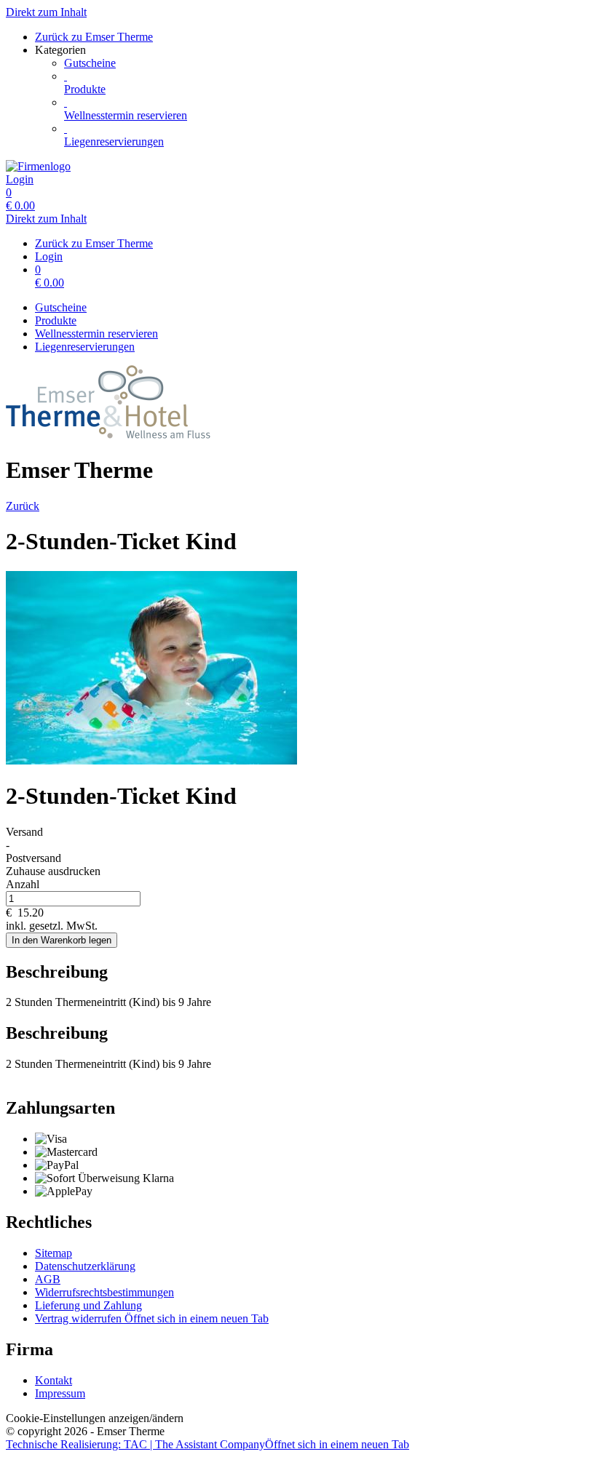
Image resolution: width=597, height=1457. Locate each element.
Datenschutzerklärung (85, 1266)
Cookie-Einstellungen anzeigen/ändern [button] (94, 1418)
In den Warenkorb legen (61, 940)
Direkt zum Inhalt (46, 12)
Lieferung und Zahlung (88, 1305)
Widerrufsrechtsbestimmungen (104, 1292)
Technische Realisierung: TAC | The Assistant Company (207, 1444)
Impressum (60, 1393)
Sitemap (53, 1253)
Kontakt (53, 1380)
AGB (47, 1279)
